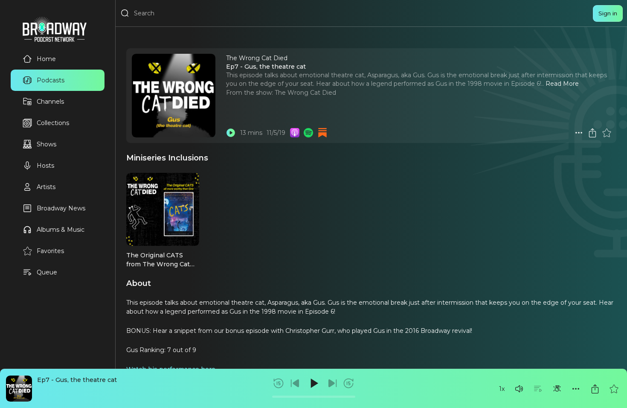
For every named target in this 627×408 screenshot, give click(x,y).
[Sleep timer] (557, 388)
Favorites (50, 251)
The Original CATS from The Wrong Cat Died (158, 264)
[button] (519, 388)
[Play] (313, 383)
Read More (562, 83)
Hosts (45, 165)
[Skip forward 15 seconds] (348, 383)
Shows (46, 144)
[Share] (595, 389)
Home (46, 59)
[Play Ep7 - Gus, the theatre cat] (230, 132)
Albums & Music (60, 229)
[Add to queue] (538, 389)
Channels (50, 101)
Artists (46, 187)
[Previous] (295, 383)
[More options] (576, 388)
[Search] (125, 13)
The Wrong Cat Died (305, 92)
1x (502, 389)
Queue (47, 272)
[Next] (332, 383)
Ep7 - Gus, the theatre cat (77, 380)
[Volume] (519, 388)
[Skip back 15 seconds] (278, 383)
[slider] (314, 396)
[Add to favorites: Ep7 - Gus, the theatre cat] (614, 389)
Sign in (607, 13)
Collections (53, 123)
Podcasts (50, 80)
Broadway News (61, 208)
